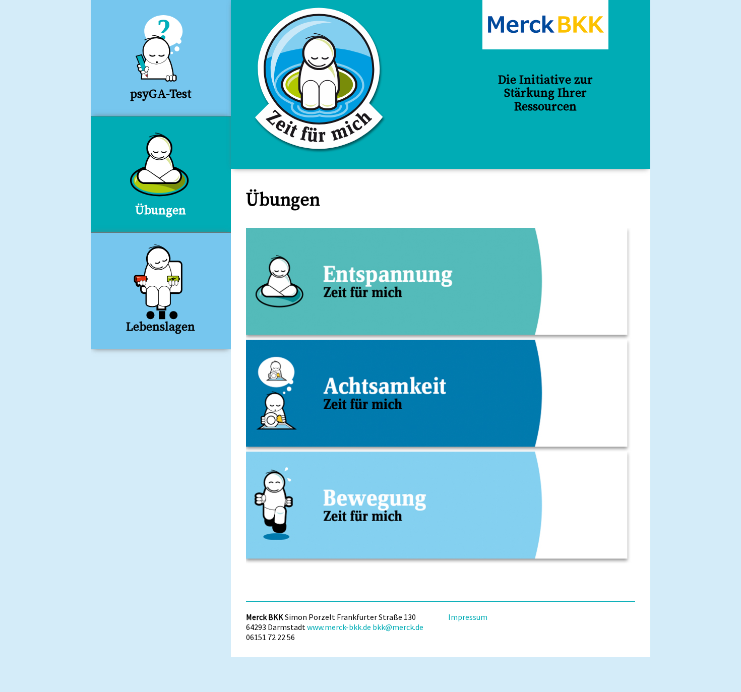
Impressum (467, 617)
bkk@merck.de (398, 627)
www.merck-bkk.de (339, 627)
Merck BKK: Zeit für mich (320, 80)
